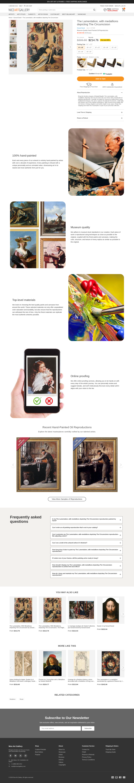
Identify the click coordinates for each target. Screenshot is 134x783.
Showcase (82, 14)
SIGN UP (117, 6)
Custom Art (55, 14)
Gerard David (17, 17)
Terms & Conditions (88, 759)
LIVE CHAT (29, 6)
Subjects (31, 14)
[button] (20, 47)
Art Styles (21, 14)
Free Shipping (111, 10)
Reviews (61, 757)
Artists (11, 14)
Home (10, 17)
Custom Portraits (40, 749)
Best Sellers (39, 752)
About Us (62, 749)
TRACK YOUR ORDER (106, 6)
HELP (20, 6)
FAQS (84, 752)
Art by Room (43, 14)
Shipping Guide (111, 752)
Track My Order (110, 749)
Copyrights (62, 765)
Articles (61, 759)
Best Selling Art (68, 14)
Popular (37, 754)
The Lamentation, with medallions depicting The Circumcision (40, 17)
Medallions (12, 699)
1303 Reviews (87, 33)
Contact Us (85, 749)
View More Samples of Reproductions (67, 499)
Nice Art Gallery (22, 10)
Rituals (21, 699)
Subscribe (88, 728)
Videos (61, 762)
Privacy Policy (86, 757)
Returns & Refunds (88, 754)
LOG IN (123, 6)
